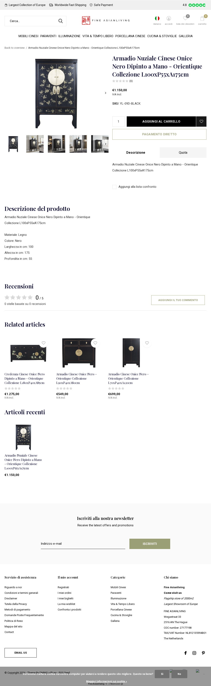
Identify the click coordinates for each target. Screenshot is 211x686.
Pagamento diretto (159, 134)
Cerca (60, 21)
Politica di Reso (14, 620)
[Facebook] (185, 653)
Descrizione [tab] (135, 153)
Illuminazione (69, 36)
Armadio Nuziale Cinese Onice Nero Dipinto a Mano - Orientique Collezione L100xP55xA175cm (23, 461)
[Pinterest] (203, 653)
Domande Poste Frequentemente (24, 615)
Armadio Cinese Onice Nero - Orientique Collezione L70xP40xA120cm (128, 378)
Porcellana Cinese (130, 36)
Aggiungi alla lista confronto (137, 187)
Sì (162, 674)
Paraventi (48, 36)
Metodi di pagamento (17, 609)
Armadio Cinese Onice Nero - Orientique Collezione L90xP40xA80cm (76, 378)
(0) (131, 81)
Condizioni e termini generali (21, 592)
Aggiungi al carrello (161, 121)
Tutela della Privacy (16, 604)
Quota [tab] (183, 153)
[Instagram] (194, 653)
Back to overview (15, 47)
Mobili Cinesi (28, 36)
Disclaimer (11, 598)
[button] (13, 144)
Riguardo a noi (13, 587)
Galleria (186, 36)
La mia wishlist (66, 604)
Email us (20, 652)
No (179, 674)
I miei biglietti (65, 598)
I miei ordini (64, 592)
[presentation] (106, 93)
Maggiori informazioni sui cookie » (106, 681)
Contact (9, 632)
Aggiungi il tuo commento (178, 300)
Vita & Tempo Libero (97, 36)
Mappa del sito (13, 626)
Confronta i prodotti (69, 609)
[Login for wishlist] (201, 121)
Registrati (63, 587)
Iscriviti (150, 544)
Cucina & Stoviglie (162, 36)
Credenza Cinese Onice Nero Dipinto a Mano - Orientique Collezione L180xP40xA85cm (25, 378)
